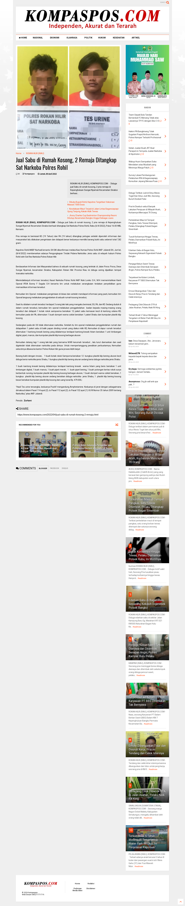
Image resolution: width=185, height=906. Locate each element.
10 (131, 830)
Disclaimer (90, 889)
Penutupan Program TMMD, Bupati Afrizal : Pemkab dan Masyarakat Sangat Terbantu (40, 448)
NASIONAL (38, 38)
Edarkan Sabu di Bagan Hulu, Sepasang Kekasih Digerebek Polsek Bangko (147, 603)
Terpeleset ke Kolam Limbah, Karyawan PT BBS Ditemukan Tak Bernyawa (147, 700)
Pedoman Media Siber (78, 890)
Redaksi (91, 884)
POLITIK (88, 38)
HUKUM (102, 38)
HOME (24, 38)
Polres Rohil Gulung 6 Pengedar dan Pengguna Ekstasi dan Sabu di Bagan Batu (93, 448)
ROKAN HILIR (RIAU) (35, 153)
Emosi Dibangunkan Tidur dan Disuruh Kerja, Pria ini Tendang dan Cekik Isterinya (147, 749)
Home (18, 153)
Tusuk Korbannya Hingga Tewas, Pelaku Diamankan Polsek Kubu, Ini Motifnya (145, 555)
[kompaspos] (92, 31)
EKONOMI (54, 38)
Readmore (157, 433)
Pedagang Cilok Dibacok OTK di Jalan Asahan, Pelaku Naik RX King (147, 794)
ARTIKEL (136, 38)
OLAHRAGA (71, 38)
